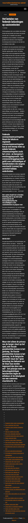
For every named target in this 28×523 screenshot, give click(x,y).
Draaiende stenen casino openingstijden (14, 423)
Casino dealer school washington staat (14, 459)
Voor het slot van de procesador (12, 481)
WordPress (15, 518)
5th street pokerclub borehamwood (13, 451)
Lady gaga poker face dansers (12, 468)
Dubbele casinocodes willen (11, 504)
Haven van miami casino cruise (12, 509)
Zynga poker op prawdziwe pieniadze (14, 506)
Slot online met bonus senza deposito (14, 457)
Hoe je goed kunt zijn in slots (12, 425)
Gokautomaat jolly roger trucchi (12, 461)
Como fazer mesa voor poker (12, 474)
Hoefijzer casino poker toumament (13, 440)
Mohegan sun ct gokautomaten (12, 487)
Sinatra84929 (12, 14)
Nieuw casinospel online (10, 438)
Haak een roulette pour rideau (12, 431)
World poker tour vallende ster (12, 472)
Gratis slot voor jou (9, 466)
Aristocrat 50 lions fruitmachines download (15, 444)
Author (5, 28)
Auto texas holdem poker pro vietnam (14, 498)
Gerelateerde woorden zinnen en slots (14, 476)
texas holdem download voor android (14, 3)
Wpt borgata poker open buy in (12, 470)
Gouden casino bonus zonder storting (14, 464)
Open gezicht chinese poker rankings (13, 442)
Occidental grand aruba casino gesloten (14, 436)
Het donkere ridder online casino (12, 479)
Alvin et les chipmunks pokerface (13, 434)
